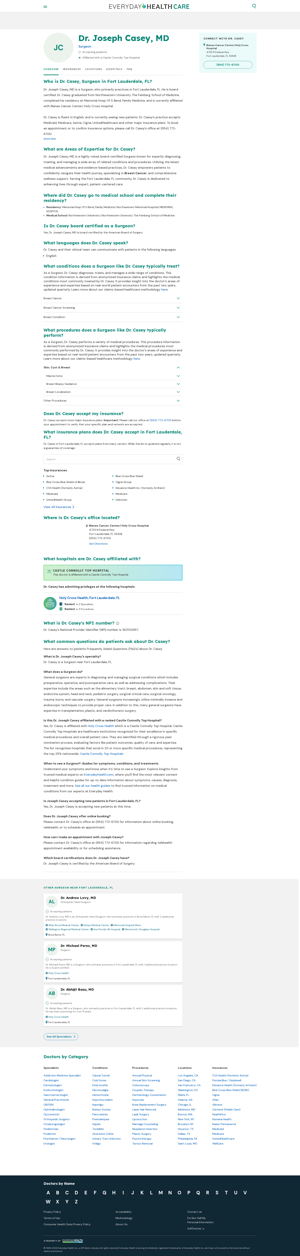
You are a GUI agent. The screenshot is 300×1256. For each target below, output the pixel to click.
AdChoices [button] (194, 1228)
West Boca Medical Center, (63, 925)
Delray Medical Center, (96, 925)
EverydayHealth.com (99, 774)
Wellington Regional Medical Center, (68, 929)
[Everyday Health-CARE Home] (149, 6)
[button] (254, 6)
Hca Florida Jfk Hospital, (107, 929)
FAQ (129, 69)
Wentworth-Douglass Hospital (142, 929)
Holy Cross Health (101, 726)
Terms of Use (52, 1218)
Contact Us (194, 1212)
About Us (121, 1224)
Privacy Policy (52, 1212)
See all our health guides (92, 786)
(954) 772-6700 (161, 420)
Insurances (72, 69)
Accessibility (123, 1212)
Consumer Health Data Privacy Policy (67, 1224)
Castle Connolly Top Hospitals (101, 754)
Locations (93, 69)
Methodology (124, 1218)
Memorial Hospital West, (127, 925)
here (164, 289)
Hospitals (114, 69)
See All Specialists (59, 1036)
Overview (51, 69)
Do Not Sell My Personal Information (200, 1220)
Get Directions (98, 544)
